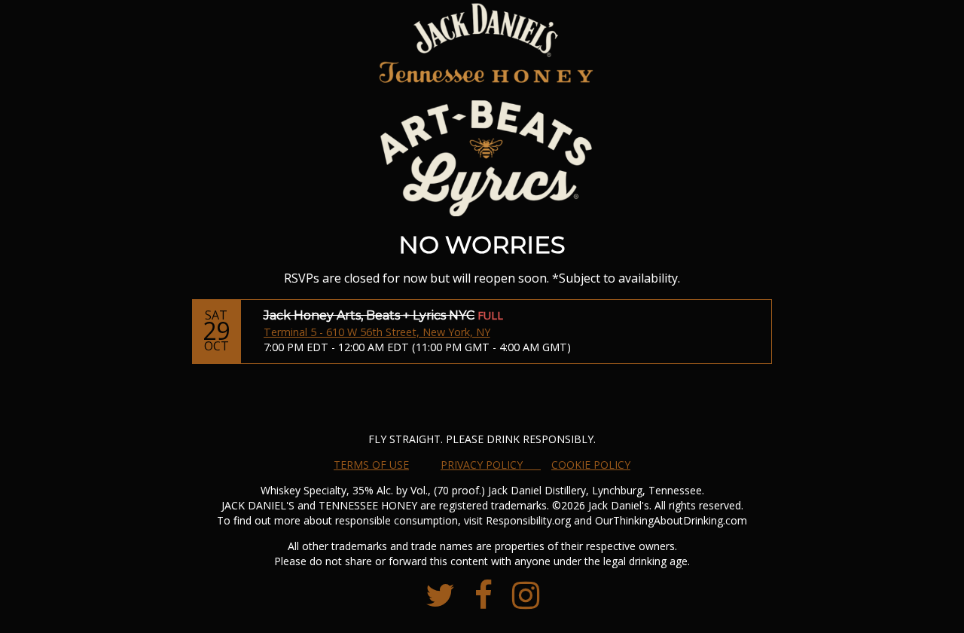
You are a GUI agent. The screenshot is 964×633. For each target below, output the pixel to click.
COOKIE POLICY (590, 464)
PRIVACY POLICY (491, 464)
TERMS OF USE (371, 464)
